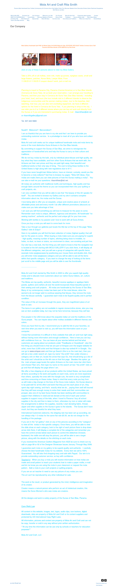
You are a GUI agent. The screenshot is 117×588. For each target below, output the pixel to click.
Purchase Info (25, 15)
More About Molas (92, 17)
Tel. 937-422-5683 (29, 120)
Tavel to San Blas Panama (17, 20)
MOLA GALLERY (15, 15)
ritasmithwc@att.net (59, 180)
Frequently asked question (84, 15)
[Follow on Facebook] (102, 581)
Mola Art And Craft (69, 15)
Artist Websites (99, 585)
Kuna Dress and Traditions (69, 19)
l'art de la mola (56, 19)
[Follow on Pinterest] (105, 581)
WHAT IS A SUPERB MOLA (18, 17)
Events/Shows (97, 19)
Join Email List (16, 583)
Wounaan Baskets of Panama (44, 17)
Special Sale (35, 19)
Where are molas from (85, 19)
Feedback (67, 17)
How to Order (59, 17)
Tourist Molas (31, 17)
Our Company (35, 15)
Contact (96, 15)
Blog (28, 20)
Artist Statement (25, 19)
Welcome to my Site (48, 15)
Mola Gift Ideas (45, 19)
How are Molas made (79, 17)
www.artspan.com (37, 351)
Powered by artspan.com (101, 583)
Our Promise (59, 15)
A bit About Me (14, 19)
